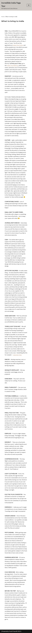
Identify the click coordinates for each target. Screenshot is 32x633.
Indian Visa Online (17, 45)
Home (2, 16)
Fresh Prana (12, 631)
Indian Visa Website (12, 65)
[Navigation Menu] (29, 5)
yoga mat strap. (17, 355)
